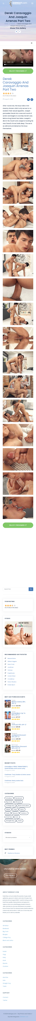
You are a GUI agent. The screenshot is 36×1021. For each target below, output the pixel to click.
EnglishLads (11, 673)
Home (6, 24)
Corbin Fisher (12, 676)
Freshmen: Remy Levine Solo (14, 781)
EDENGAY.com (24, 1017)
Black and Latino (23, 805)
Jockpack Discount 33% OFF (19, 736)
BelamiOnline (12, 658)
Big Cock (9, 802)
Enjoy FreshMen (17, 71)
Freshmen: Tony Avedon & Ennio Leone (17, 774)
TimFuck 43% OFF (18, 725)
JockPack (10, 667)
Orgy (15, 809)
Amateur (9, 798)
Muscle (15, 813)
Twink (20, 821)
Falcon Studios (12, 682)
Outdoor (24, 813)
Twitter (5, 1000)
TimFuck (10, 670)
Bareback (19, 798)
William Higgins (12, 661)
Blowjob (18, 802)
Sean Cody (11, 664)
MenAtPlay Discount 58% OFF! (19, 747)
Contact (5, 997)
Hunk (8, 813)
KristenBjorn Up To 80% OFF (18, 714)
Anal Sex (9, 817)
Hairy (22, 809)
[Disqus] (18, 555)
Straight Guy (10, 821)
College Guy (10, 805)
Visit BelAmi (10, 875)
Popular (13, 24)
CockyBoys (11, 679)
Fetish (8, 809)
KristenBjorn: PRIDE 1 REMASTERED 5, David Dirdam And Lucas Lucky (16, 767)
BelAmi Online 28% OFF (18, 702)
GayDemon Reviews (14, 853)
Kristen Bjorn (11, 685)
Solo (16, 817)
